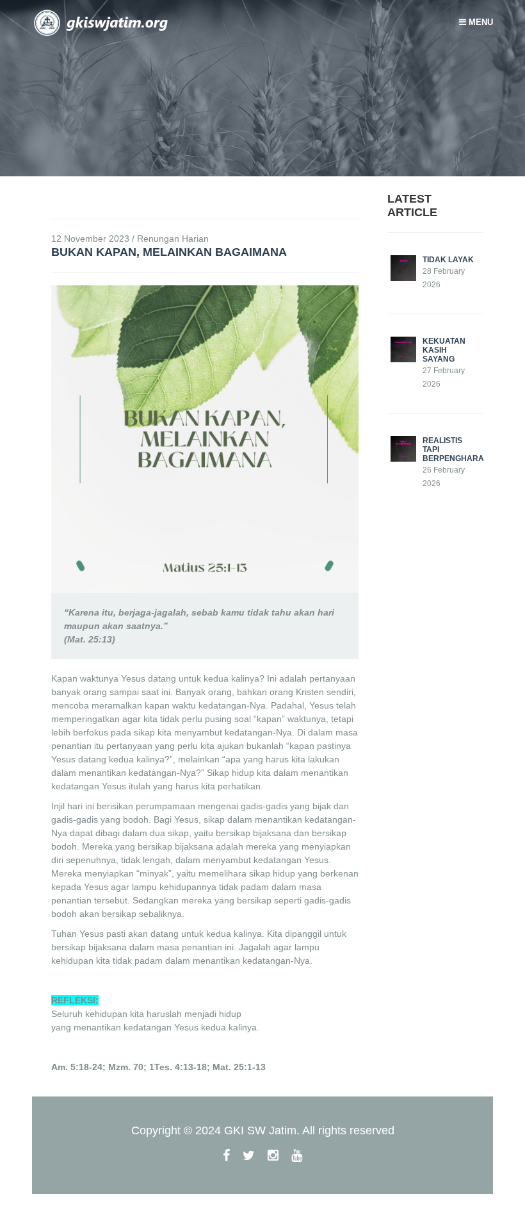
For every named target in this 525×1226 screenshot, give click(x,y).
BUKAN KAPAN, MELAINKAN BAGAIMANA (169, 252)
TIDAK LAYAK (448, 259)
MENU (479, 22)
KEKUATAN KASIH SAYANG (444, 350)
